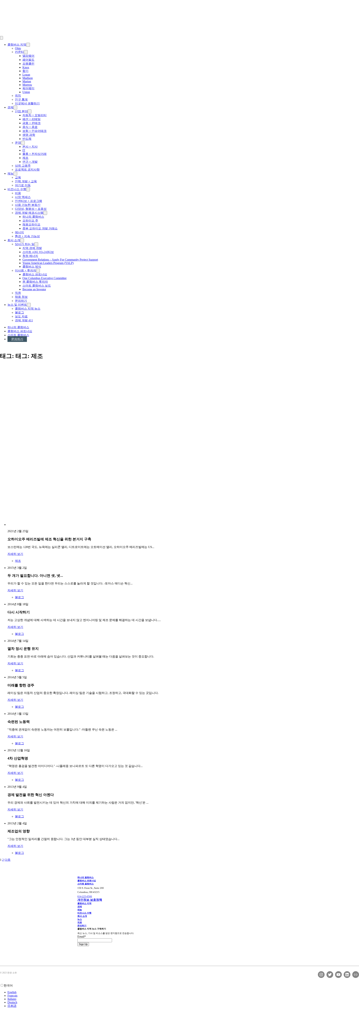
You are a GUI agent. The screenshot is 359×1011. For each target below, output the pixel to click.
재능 (10, 173)
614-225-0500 (84, 896)
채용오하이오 (31, 224)
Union (26, 92)
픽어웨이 (28, 88)
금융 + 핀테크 (31, 123)
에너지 (19, 232)
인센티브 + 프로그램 (28, 201)
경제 (10, 107)
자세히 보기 (15, 553)
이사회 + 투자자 (25, 270)
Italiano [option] (11, 999)
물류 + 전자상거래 (34, 153)
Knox (25, 67)
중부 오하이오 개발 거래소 (40, 228)
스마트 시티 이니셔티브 (38, 252)
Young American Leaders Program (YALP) (48, 263)
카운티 (19, 51)
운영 (18, 142)
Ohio (18, 48)
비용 (18, 193)
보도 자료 (21, 316)
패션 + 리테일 (31, 119)
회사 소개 (13, 240)
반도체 (26, 138)
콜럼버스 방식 (31, 266)
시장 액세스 (23, 197)
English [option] (11, 992)
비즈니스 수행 (16, 189)
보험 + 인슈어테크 (34, 130)
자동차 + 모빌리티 (34, 115)
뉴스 (79, 919)
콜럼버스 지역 (16, 44)
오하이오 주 (30, 220)
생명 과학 (28, 134)
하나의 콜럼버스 (33, 216)
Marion (26, 81)
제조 (25, 157)
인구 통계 (21, 99)
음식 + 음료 (30, 127)
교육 (18, 177)
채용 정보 (21, 296)
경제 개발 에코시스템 (29, 212)
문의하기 (21, 300)
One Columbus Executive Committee (44, 278)
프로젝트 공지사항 (27, 169)
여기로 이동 (23, 185)
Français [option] (12, 995)
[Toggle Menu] (1, 38)
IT (23, 150)
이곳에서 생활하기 (27, 103)
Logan (26, 74)
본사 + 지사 (30, 146)
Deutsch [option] (12, 1002)
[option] (183, 992)
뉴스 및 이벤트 (17, 304)
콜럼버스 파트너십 (34, 274)
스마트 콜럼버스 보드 (36, 285)
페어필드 (28, 59)
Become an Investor (34, 289)
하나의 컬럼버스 (85, 877)
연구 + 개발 (30, 161)
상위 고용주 (23, 165)
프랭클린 (28, 63)
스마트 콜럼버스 (18, 335)
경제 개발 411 (24, 320)
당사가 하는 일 (24, 244)
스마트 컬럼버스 (85, 883)
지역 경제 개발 (32, 248)
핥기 (25, 70)
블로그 (19, 312)
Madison (27, 78)
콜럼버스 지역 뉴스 (27, 308)
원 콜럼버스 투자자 (35, 281)
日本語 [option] (11, 1005)
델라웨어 (28, 55)
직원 (18, 292)
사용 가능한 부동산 (27, 204)
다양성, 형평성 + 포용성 (31, 208)
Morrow (27, 84)
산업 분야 (21, 111)
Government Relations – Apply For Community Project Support (60, 259)
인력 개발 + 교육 (26, 181)
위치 (18, 95)
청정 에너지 (30, 255)
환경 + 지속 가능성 (27, 236)
